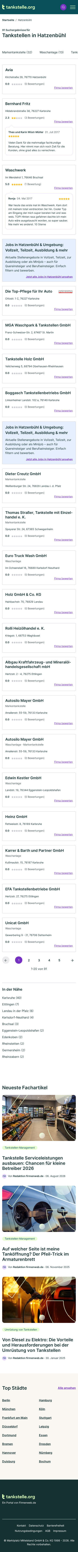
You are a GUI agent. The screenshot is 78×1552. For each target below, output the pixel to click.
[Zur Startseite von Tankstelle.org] (18, 7)
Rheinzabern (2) (13, 1057)
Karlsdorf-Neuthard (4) (18, 1017)
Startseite (8, 19)
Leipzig (44, 1426)
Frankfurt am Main (15, 1418)
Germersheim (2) (13, 1050)
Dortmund (9, 1435)
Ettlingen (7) (10, 1004)
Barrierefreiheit (55, 1525)
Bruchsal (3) (10, 1024)
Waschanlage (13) (52, 52)
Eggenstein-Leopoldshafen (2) (23, 1030)
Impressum (59, 1530)
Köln (42, 1409)
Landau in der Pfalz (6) (18, 1011)
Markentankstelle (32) (17, 52)
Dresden (45, 1444)
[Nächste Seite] (72, 960)
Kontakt (21, 1525)
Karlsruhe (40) (12, 998)
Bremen (7, 1444)
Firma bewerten (63, 87)
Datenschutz (36, 1525)
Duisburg (8, 1461)
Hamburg (45, 1400)
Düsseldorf (10, 1426)
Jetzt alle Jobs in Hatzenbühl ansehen (49, 276)
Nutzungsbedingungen (28, 1530)
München (8, 1409)
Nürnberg (45, 1452)
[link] (39, 79)
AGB (47, 1530)
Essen (43, 1435)
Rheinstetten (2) (13, 1043)
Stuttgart (45, 1418)
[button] (63, 7)
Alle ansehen (67, 1388)
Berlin (6, 1400)
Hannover (9, 1452)
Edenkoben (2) (12, 1037)
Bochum (45, 1461)
